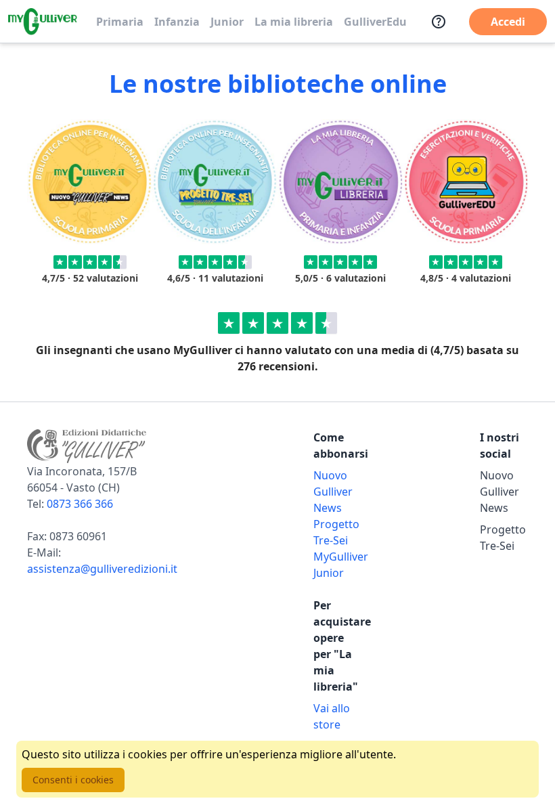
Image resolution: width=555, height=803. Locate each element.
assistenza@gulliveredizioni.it (102, 568)
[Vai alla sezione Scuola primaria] (89, 181)
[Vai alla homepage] (42, 21)
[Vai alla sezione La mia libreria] (340, 181)
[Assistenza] (438, 21)
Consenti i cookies (73, 779)
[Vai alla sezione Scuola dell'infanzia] (215, 181)
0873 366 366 (80, 503)
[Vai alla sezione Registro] (465, 181)
